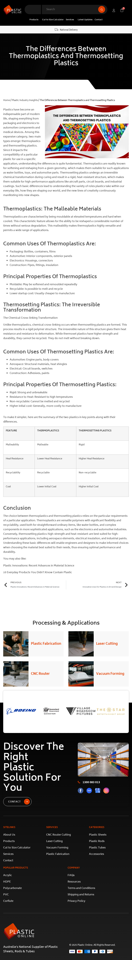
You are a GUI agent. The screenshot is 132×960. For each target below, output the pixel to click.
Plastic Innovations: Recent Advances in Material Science (38, 566)
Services (70, 20)
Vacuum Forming (110, 674)
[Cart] (122, 10)
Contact (99, 20)
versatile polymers (72, 520)
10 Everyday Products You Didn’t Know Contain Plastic (37, 572)
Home (6, 100)
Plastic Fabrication (46, 644)
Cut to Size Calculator (53, 20)
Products (33, 20)
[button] (34, 20)
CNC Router (40, 674)
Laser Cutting (107, 644)
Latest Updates (85, 20)
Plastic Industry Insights (25, 100)
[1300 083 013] (79, 782)
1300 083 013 (91, 782)
